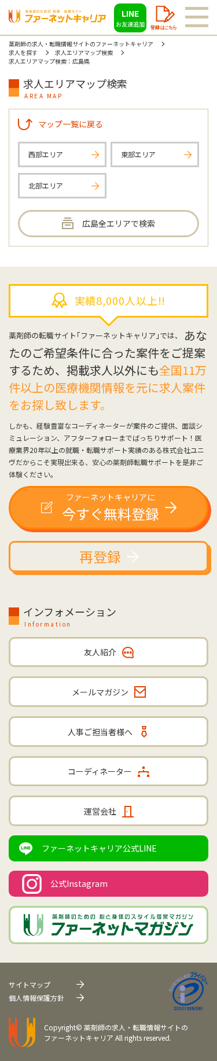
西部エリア (45, 154)
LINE (130, 18)
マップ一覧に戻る (70, 124)
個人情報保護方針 (36, 998)
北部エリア (45, 185)
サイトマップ (29, 984)
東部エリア (138, 154)
